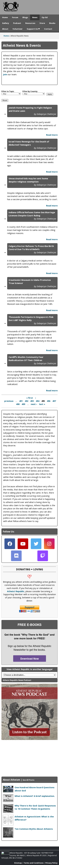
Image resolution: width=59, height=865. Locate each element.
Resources (30, 23)
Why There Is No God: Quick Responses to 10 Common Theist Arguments (35, 807)
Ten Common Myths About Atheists (34, 828)
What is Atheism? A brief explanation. (35, 796)
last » (42, 404)
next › (34, 404)
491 (21, 401)
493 (32, 401)
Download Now (29, 658)
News (34, 17)
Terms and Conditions (34, 863)
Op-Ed (45, 17)
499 (23, 404)
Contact (48, 29)
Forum (15, 17)
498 (17, 404)
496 (48, 401)
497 (54, 401)
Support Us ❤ (33, 29)
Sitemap (18, 863)
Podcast (17, 23)
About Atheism (11, 779)
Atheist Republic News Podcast (17, 680)
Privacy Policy (51, 863)
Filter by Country (30, 91)
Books (52, 23)
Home (5, 17)
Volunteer (17, 29)
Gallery (5, 23)
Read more (52, 134)
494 (37, 401)
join (5, 74)
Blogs (25, 17)
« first (29, 397)
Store (42, 23)
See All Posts (28, 780)
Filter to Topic (7, 91)
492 (26, 401)
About (5, 29)
